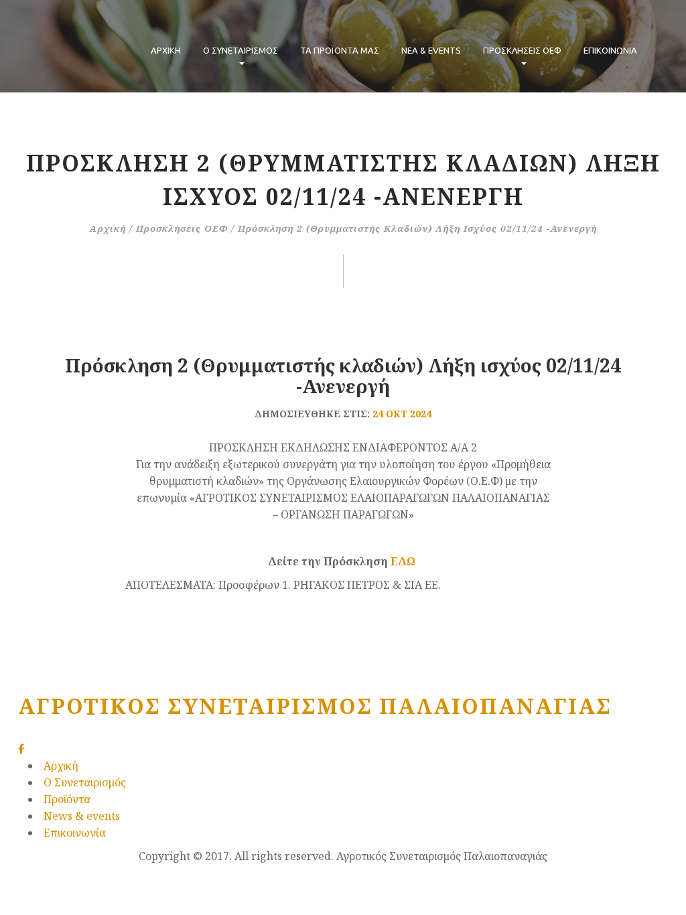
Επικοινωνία (610, 50)
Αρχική (166, 50)
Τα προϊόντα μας (339, 50)
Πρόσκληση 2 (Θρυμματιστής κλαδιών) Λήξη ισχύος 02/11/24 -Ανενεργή (343, 375)
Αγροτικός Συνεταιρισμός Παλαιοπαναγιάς (315, 705)
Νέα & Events (431, 50)
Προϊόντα (67, 799)
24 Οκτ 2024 (401, 413)
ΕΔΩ (404, 561)
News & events (82, 815)
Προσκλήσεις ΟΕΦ (522, 50)
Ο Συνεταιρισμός (85, 782)
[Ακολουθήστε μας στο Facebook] (21, 749)
